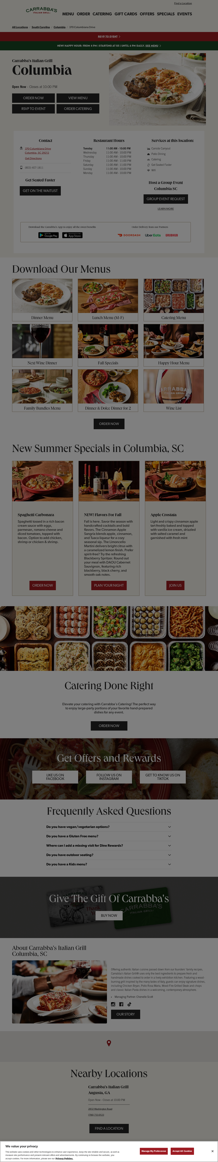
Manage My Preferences (154, 1151)
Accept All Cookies (182, 1151)
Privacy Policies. (64, 1158)
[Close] (212, 1151)
